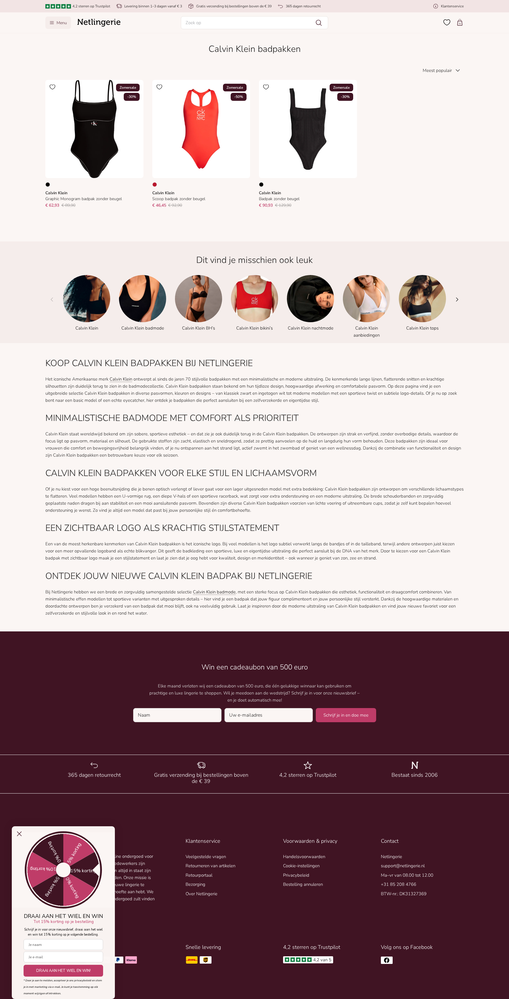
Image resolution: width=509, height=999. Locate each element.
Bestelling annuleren (303, 884)
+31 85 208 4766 (398, 884)
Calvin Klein (121, 379)
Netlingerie (391, 857)
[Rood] (154, 184)
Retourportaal (199, 875)
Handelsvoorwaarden (304, 857)
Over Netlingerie (201, 894)
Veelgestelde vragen (206, 857)
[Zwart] (47, 184)
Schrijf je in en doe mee (345, 715)
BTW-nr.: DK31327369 (404, 894)
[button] (254, 22)
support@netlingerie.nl (403, 866)
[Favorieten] (447, 22)
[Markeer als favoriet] (52, 87)
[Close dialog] (19, 834)
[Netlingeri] (99, 22)
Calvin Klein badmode (214, 592)
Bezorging (195, 884)
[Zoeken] (318, 22)
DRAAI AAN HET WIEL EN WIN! (63, 970)
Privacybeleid (296, 875)
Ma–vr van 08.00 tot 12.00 (407, 875)
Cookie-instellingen (301, 866)
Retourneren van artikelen (210, 866)
